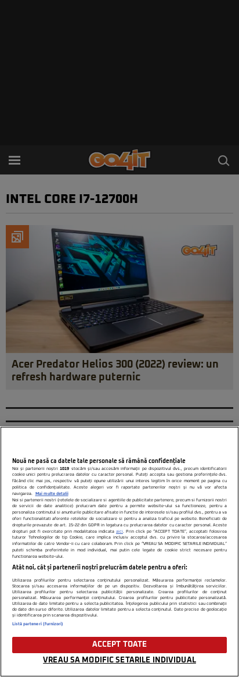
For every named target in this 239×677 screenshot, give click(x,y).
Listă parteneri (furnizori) (38, 624)
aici (119, 531)
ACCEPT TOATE (119, 645)
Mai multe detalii (51, 493)
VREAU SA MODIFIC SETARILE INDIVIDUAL (119, 660)
